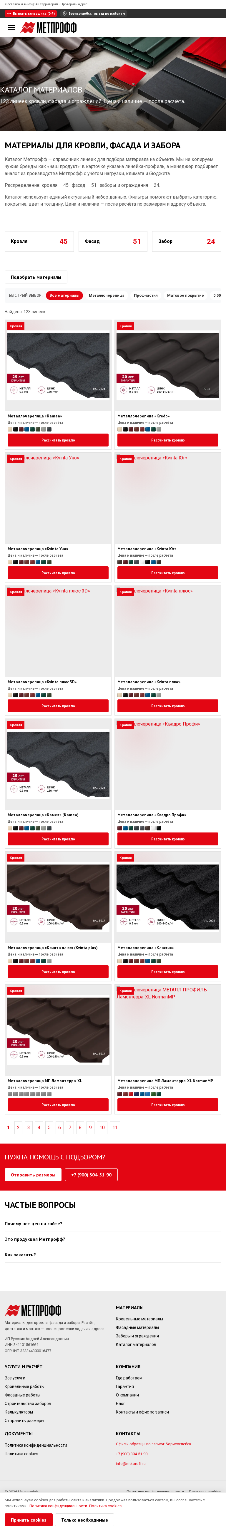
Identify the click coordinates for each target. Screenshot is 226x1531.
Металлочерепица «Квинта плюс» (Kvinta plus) (53, 948)
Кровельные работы (24, 1386)
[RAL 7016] (49, 429)
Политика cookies (21, 1453)
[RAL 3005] (21, 429)
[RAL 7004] (43, 429)
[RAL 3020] (131, 1094)
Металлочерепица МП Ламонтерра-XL (45, 1080)
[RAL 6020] (38, 429)
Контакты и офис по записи (142, 1412)
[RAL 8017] (119, 562)
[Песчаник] (32, 1094)
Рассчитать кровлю (58, 439)
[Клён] (26, 1094)
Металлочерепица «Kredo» (143, 416)
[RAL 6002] (153, 1094)
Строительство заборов (28, 1403)
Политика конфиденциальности (36, 1445)
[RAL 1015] (10, 429)
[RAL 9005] (147, 562)
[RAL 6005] (32, 429)
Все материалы (64, 295)
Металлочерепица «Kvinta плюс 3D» (42, 682)
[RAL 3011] (142, 429)
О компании (127, 1395)
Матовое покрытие (185, 295)
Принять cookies (28, 1520)
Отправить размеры (33, 1175)
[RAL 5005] (26, 429)
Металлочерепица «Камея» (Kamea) (43, 814)
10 (102, 1127)
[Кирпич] (21, 1094)
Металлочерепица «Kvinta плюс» (149, 682)
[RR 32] (159, 562)
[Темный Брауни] (49, 1094)
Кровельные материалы (139, 1319)
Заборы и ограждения (137, 1336)
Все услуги (15, 1378)
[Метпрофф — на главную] (48, 27)
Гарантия (125, 1386)
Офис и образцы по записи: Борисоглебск (153, 1443)
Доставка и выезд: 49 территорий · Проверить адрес (46, 4)
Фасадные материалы (137, 1327)
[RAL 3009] (136, 429)
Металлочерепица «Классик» (145, 948)
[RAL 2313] (15, 429)
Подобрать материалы (36, 277)
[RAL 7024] (136, 562)
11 (115, 1127)
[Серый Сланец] (43, 1094)
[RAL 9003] (142, 562)
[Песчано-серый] (38, 1094)
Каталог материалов (136, 1344)
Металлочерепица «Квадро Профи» (151, 814)
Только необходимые (84, 1520)
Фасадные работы (22, 1395)
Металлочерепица (106, 295)
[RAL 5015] (147, 1094)
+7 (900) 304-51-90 (91, 1175)
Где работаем (129, 1378)
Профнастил (146, 295)
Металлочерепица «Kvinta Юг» (147, 549)
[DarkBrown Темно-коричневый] (10, 1094)
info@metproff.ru (131, 1463)
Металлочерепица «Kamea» (35, 416)
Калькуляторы (19, 1412)
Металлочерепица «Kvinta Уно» (38, 549)
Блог (120, 1403)
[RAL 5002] (136, 1094)
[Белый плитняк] (15, 1094)
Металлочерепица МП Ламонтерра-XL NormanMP (165, 1080)
